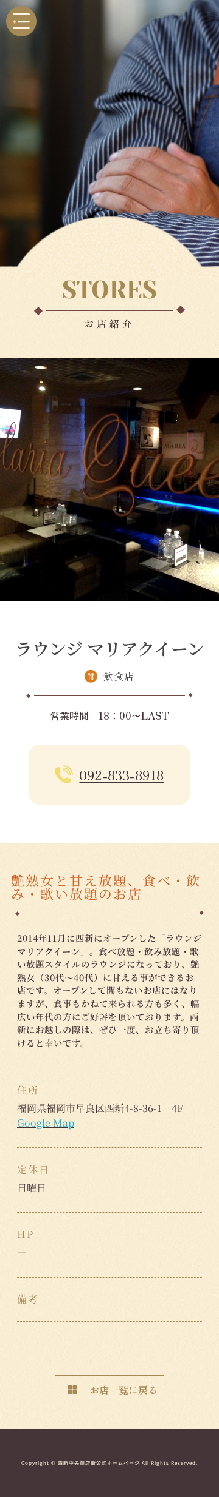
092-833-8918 (121, 774)
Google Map (45, 1123)
